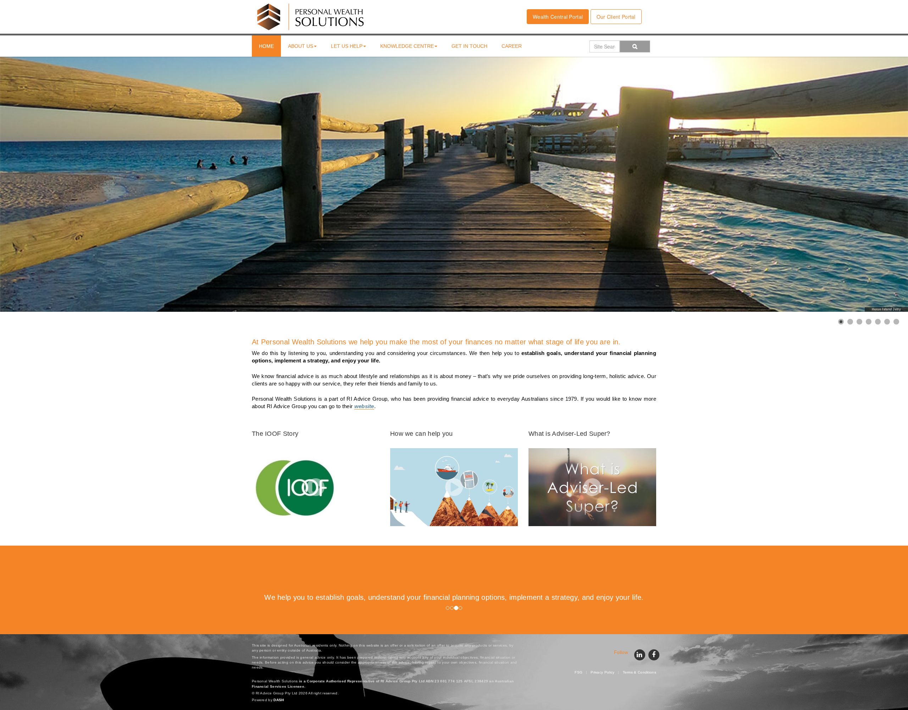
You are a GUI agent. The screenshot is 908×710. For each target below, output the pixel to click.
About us (300, 46)
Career (512, 46)
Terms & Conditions (639, 672)
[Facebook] (653, 654)
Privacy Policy (602, 672)
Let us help (346, 46)
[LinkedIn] (639, 654)
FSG (578, 672)
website (364, 406)
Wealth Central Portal (558, 16)
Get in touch (469, 46)
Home (266, 46)
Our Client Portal (616, 16)
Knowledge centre (407, 46)
